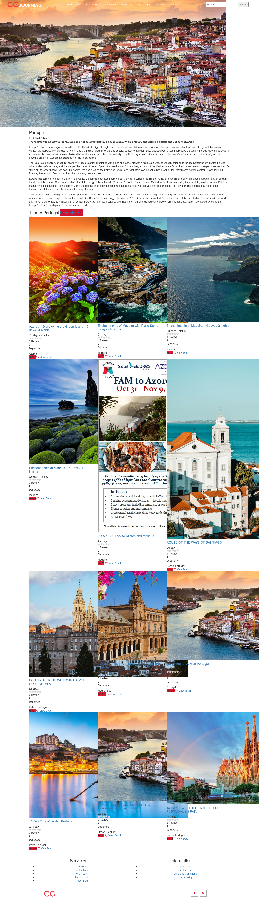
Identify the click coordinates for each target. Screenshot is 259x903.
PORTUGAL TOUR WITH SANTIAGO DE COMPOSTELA (58, 682)
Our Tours (91, 4)
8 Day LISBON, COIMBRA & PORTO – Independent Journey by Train (125, 806)
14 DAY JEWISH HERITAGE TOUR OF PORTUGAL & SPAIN (193, 809)
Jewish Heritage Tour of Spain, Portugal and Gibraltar (129, 665)
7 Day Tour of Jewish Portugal (187, 663)
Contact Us (184, 870)
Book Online (74, 4)
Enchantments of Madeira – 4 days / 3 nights (197, 325)
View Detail (46, 357)
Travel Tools (81, 877)
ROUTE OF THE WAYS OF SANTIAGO (194, 542)
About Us (161, 4)
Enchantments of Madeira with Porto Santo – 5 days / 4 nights (129, 327)
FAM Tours (128, 4)
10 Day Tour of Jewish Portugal (51, 821)
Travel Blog (81, 880)
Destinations (109, 4)
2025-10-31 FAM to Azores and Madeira (126, 536)
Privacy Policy (184, 877)
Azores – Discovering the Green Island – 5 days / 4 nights (59, 328)
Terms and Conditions (184, 873)
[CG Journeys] (24, 4)
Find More (70, 212)
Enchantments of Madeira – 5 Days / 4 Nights (56, 469)
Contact (175, 4)
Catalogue (145, 4)
